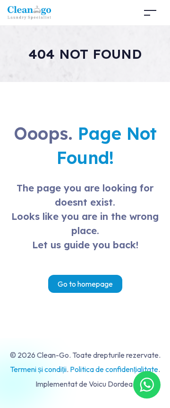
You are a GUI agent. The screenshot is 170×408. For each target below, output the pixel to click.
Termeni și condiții (38, 369)
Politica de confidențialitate (114, 369)
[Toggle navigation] (150, 12)
